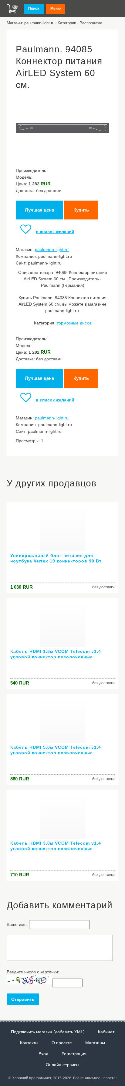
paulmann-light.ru (52, 249)
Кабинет (106, 1031)
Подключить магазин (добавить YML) (48, 1031)
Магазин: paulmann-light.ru (30, 23)
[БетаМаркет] (12, 8)
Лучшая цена (39, 209)
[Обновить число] (29, 982)
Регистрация (74, 1053)
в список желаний (55, 231)
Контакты (29, 1042)
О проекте (62, 1042)
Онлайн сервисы (62, 1064)
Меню (55, 8)
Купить (81, 209)
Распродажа (90, 23)
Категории (67, 23)
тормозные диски (74, 323)
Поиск (33, 8)
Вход (43, 1053)
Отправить (23, 999)
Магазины (95, 1042)
